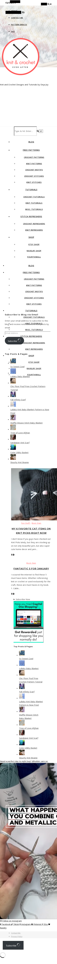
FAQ (13, 31)
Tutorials (31, 189)
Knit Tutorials (34, 203)
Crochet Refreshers (34, 223)
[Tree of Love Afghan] (13, 429)
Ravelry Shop (34, 250)
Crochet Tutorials (34, 197)
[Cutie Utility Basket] (13, 449)
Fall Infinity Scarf (18, 399)
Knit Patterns (34, 163)
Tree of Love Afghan (20, 432)
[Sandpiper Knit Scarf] (13, 439)
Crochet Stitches (34, 176)
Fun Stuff (25, 523)
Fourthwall (34, 257)
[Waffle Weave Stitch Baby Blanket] (13, 419)
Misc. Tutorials (34, 209)
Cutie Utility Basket (19, 452)
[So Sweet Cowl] (13, 363)
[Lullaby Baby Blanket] (13, 373)
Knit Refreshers (34, 230)
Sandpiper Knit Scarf (19, 442)
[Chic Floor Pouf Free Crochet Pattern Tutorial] (13, 382)
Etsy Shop (34, 244)
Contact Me (17, 18)
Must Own (36, 523)
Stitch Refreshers (31, 216)
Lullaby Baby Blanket (20, 376)
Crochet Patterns (34, 157)
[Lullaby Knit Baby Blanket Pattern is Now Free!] (13, 406)
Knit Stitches (34, 182)
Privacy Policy (16, 936)
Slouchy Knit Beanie (19, 462)
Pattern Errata (19, 24)
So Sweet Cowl (17, 366)
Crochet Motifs (34, 170)
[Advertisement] (28, 97)
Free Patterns (31, 150)
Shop (31, 237)
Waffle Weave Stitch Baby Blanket (26, 422)
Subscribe (13, 341)
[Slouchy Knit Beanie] (13, 459)
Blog (31, 142)
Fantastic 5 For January (31, 568)
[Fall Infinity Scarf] (13, 396)
